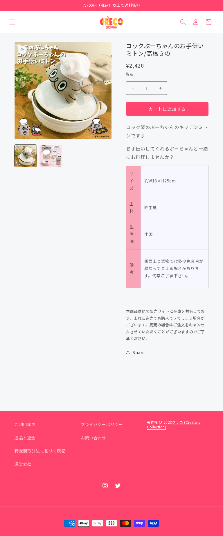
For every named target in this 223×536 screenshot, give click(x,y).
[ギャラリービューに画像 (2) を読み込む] (50, 156)
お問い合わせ (93, 438)
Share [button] (139, 352)
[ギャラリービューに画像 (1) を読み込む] (26, 156)
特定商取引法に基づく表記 (40, 451)
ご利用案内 (25, 424)
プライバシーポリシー (102, 424)
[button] (12, 22)
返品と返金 (25, 438)
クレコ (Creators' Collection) (174, 424)
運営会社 (23, 464)
